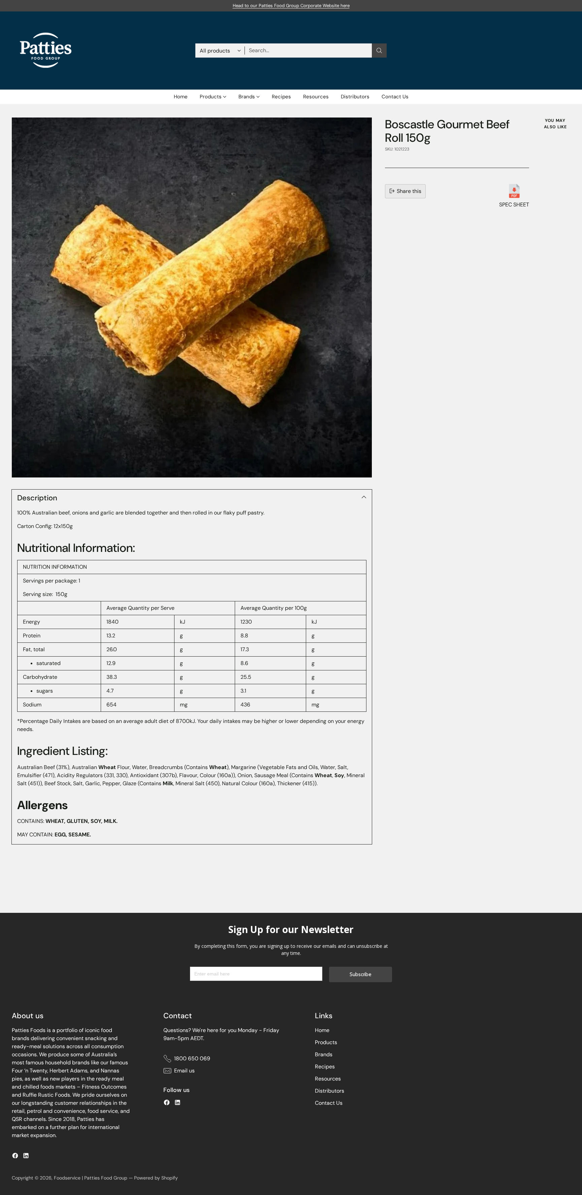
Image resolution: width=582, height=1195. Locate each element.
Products (326, 1042)
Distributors (329, 1090)
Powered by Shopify (156, 1178)
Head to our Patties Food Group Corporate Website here (291, 5)
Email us (184, 1070)
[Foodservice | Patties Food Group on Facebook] (15, 1157)
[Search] (379, 50)
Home (322, 1030)
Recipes (325, 1066)
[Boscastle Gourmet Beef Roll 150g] (192, 297)
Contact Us (329, 1102)
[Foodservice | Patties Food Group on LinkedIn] (26, 1157)
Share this (409, 190)
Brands (323, 1054)
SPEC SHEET (514, 204)
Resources (328, 1078)
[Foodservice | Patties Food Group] (45, 50)
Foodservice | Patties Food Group (90, 1178)
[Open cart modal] (566, 50)
